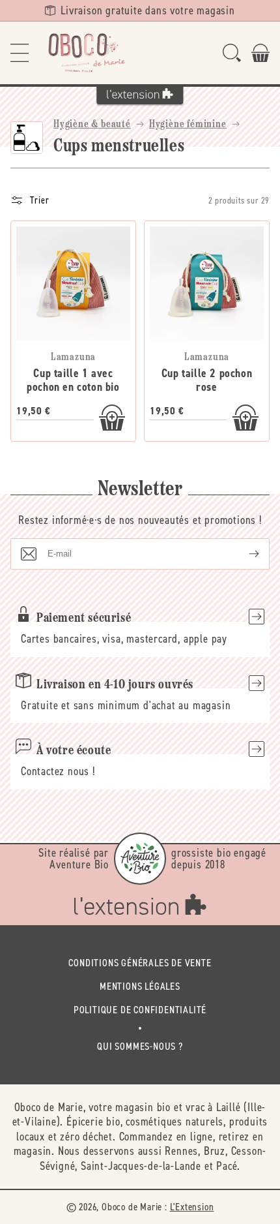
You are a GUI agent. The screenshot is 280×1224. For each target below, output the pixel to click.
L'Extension (192, 1207)
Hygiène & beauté (92, 124)
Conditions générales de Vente (139, 963)
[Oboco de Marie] (86, 53)
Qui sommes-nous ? (140, 1046)
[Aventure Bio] (140, 859)
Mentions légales (140, 986)
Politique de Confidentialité (140, 1010)
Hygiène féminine (188, 124)
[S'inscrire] (243, 554)
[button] (19, 53)
